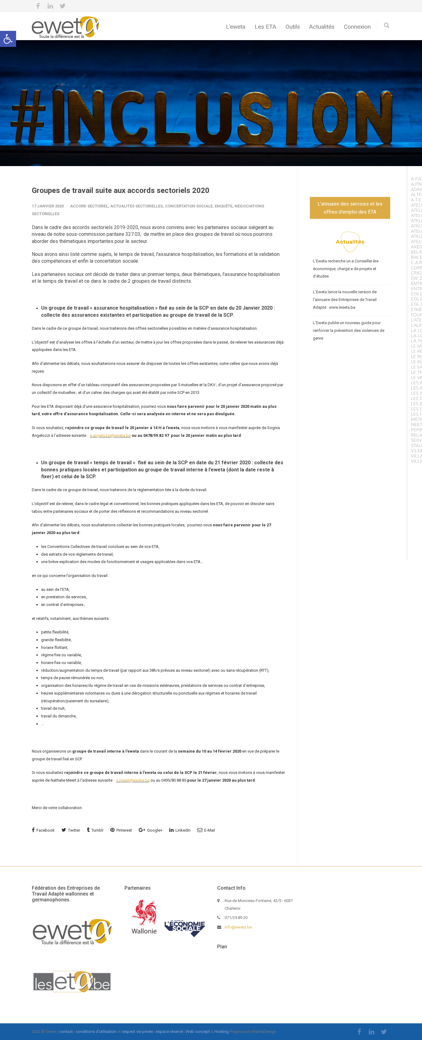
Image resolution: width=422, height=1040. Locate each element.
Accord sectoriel (89, 206)
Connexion (357, 26)
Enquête (223, 206)
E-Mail (209, 830)
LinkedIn (183, 830)
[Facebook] (38, 6)
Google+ (154, 830)
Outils (292, 26)
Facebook (45, 830)
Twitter (73, 830)
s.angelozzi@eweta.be (110, 435)
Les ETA (265, 26)
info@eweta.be (238, 927)
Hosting (221, 1031)
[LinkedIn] (50, 6)
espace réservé (169, 1031)
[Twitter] (63, 6)
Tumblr (97, 830)
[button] (8, 39)
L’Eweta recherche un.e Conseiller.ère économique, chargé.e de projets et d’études (345, 268)
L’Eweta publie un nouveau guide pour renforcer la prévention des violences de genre (348, 330)
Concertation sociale (189, 206)
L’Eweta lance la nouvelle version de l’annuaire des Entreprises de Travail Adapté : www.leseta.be (345, 299)
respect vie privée (137, 1031)
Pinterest (124, 830)
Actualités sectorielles (136, 206)
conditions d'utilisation (96, 1031)
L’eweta (235, 26)
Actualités (322, 26)
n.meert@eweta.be (133, 780)
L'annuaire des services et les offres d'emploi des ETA (350, 208)
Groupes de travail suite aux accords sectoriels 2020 (120, 190)
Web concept (198, 1031)
